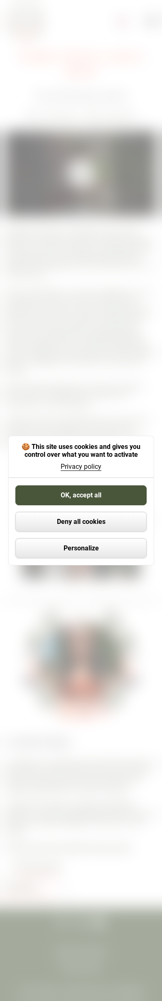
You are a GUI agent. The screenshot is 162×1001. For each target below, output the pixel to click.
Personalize (81, 548)
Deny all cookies (81, 522)
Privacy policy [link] (81, 466)
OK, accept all (81, 495)
